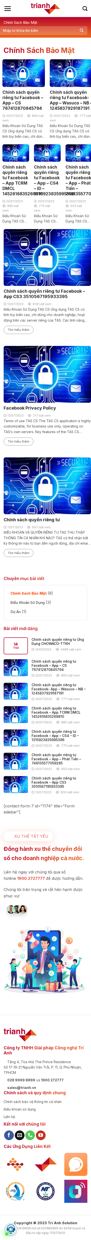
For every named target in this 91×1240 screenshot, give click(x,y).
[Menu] (7, 8)
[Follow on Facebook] (9, 1135)
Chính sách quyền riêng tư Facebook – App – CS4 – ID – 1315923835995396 (55, 735)
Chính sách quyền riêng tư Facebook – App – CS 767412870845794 (54, 665)
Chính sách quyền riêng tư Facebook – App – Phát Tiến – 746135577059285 (56, 759)
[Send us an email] (20, 1135)
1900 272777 (52, 1080)
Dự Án (15, 611)
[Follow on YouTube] (41, 1135)
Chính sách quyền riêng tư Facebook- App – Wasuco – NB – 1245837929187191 (59, 689)
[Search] (85, 8)
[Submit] (81, 30)
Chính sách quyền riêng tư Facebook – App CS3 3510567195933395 (54, 782)
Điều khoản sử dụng (20, 1109)
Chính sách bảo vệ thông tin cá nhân (33, 1102)
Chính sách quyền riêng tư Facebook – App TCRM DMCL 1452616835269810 (56, 712)
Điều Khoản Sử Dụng (27, 602)
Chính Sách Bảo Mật (20, 22)
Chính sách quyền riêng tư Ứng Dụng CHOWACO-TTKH (58, 641)
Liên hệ (9, 1117)
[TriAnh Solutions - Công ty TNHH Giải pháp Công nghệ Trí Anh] (45, 9)
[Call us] (30, 1135)
